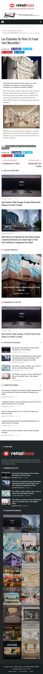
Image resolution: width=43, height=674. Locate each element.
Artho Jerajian (13, 32)
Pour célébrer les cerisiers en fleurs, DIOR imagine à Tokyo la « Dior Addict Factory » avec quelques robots (26, 376)
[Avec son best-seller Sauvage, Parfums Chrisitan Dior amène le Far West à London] (21, 186)
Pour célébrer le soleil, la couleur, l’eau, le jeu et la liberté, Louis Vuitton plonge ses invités (26, 367)
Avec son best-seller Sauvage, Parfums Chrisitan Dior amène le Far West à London (21, 203)
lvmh (30, 33)
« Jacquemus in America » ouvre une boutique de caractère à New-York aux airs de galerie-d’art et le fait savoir (21, 403)
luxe (27, 33)
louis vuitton (21, 33)
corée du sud (6, 33)
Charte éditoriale (23, 671)
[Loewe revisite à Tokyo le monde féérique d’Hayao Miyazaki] (21, 276)
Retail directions (18, 370)
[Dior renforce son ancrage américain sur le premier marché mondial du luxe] (31, 578)
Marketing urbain (17, 30)
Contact (31, 671)
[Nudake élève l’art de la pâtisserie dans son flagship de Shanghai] (12, 650)
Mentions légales (12, 671)
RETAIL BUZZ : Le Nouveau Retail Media (27, 666)
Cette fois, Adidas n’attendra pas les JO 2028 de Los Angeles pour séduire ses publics (20, 412)
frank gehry (13, 33)
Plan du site (27, 669)
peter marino (36, 33)
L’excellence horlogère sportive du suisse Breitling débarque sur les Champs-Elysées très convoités (20, 422)
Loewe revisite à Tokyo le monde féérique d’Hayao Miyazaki (21, 288)
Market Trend (7, 30)
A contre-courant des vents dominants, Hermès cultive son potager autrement (20, 431)
